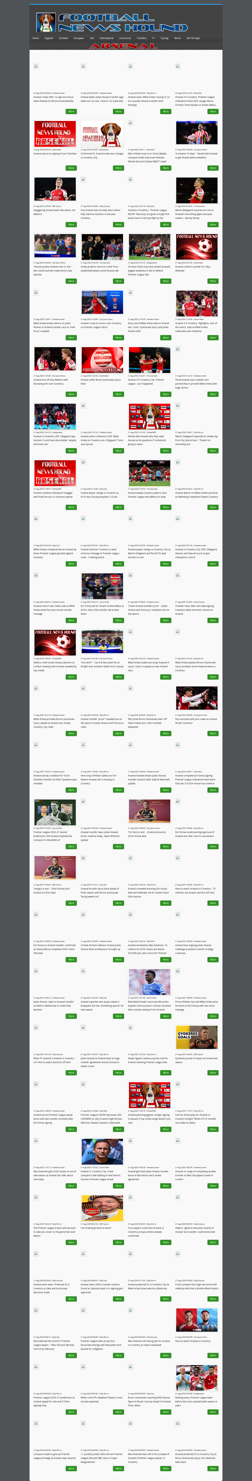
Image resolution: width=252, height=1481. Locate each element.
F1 (153, 38)
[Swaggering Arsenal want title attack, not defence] (55, 189)
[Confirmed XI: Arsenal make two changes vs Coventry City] (102, 134)
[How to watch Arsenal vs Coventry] (197, 1320)
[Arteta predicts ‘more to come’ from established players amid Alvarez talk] (102, 247)
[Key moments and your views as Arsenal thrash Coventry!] (197, 698)
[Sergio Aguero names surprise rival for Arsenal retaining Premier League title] (130, 1028)
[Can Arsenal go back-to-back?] (102, 1208)
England (49, 38)
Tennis (177, 38)
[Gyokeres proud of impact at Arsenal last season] (197, 1037)
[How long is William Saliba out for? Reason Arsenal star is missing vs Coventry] (83, 745)
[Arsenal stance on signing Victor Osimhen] (55, 134)
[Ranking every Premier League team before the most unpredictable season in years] (197, 1378)
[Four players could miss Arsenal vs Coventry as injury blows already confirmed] (130, 1197)
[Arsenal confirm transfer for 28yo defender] (197, 247)
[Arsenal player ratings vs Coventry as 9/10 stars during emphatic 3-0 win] (83, 462)
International (106, 38)
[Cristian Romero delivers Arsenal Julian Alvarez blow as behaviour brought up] (83, 915)
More (71, 111)
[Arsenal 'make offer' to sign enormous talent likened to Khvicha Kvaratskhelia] (36, 66)
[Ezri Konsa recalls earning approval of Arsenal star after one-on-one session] (177, 801)
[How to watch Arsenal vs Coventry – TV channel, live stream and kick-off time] (177, 858)
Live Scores (125, 38)
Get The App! (193, 38)
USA (92, 38)
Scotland (63, 38)
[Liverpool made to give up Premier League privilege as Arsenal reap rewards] (36, 1423)
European (79, 38)
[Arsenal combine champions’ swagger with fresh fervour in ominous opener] (55, 473)
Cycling (164, 38)
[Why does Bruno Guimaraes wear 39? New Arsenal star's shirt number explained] (130, 688)
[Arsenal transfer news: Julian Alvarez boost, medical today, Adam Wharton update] (83, 801)
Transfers (141, 38)
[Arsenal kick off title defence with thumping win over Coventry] (55, 358)
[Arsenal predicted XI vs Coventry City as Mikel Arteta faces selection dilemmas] (130, 1254)
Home (35, 38)
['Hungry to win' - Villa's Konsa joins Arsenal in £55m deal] (55, 867)
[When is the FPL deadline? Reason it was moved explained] (83, 1367)
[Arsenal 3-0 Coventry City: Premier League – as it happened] (149, 360)
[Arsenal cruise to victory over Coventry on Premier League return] (102, 302)
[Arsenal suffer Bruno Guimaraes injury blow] (102, 360)
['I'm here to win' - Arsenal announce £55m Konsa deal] (149, 811)
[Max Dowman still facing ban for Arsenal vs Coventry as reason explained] (130, 1310)
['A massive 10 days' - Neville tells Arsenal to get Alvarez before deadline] (197, 132)
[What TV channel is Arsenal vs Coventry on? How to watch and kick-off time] (36, 1028)
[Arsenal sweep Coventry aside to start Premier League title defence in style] (149, 473)
